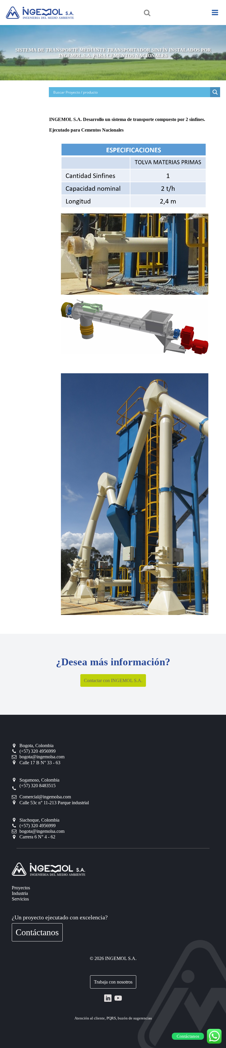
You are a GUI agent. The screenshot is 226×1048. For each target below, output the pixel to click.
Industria (20, 893)
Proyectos (21, 887)
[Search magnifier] (215, 92)
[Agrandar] (201, 150)
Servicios (20, 898)
